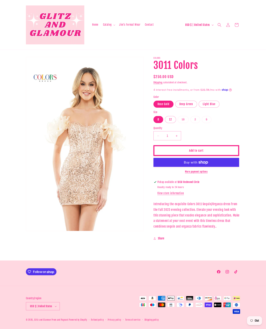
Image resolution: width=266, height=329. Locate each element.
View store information (170, 193)
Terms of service (133, 319)
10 (185, 120)
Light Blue (209, 104)
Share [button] (161, 238)
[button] (109, 25)
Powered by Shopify (78, 319)
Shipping (158, 82)
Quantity (157, 128)
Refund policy (97, 319)
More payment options (196, 171)
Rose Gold (163, 104)
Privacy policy (114, 319)
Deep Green (186, 104)
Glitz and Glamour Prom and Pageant (51, 319)
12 (170, 119)
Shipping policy (151, 319)
